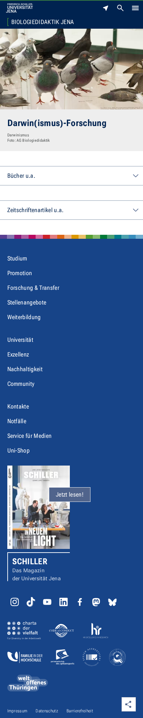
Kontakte (18, 406)
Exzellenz (18, 354)
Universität (20, 339)
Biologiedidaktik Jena (42, 22)
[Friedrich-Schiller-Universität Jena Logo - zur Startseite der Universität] (19, 8)
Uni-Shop (18, 450)
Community (21, 383)
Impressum (17, 710)
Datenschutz (47, 710)
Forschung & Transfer (33, 287)
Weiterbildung (24, 316)
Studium (17, 258)
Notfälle (17, 421)
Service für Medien (29, 435)
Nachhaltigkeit (25, 369)
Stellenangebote (27, 302)
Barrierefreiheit (80, 710)
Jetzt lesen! (69, 494)
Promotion (19, 272)
